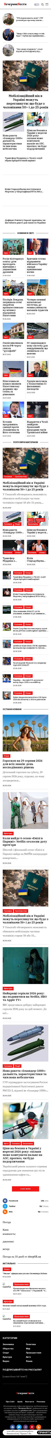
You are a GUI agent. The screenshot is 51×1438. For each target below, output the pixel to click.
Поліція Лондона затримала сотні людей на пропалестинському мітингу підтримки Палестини (13, 307)
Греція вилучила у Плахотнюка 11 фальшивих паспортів (37, 385)
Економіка (33, 524)
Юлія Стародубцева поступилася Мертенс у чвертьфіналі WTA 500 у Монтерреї (23, 191)
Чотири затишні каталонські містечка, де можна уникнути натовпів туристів (37, 305)
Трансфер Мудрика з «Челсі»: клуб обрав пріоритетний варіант (23, 159)
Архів (19, 1402)
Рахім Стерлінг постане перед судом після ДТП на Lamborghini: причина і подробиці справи (30, 630)
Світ (6, 253)
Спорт (18, 552)
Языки (29, 1361)
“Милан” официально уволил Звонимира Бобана (25, 1273)
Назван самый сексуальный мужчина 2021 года (24, 1305)
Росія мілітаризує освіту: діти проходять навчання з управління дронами (13, 265)
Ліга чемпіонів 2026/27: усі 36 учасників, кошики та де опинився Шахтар (28, 613)
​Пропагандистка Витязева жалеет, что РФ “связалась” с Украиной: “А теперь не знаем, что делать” (29, 1290)
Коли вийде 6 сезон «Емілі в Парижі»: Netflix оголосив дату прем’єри (25, 841)
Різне (6, 756)
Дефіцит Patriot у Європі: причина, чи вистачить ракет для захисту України (25, 221)
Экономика (8, 1344)
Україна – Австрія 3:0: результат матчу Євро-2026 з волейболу (28, 681)
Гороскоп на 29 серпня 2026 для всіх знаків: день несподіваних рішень (22, 764)
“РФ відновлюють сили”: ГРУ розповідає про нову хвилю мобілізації (29, 20)
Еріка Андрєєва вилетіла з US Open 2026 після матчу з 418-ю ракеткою (29, 698)
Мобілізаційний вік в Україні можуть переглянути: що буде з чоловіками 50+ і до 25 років (25, 101)
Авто (30, 520)
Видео (6, 1361)
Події (17, 524)
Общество (8, 1348)
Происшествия (21, 1284)
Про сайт (10, 1402)
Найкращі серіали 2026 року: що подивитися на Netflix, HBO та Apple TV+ (25, 996)
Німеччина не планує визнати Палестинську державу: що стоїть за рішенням (12, 388)
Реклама (41, 1402)
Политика (31, 1344)
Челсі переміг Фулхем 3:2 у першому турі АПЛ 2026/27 (29, 664)
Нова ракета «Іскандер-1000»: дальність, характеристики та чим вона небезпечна (13, 142)
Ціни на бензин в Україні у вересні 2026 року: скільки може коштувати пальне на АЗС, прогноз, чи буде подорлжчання (37, 139)
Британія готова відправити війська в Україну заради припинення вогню (37, 265)
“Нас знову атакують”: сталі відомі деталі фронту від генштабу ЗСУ (29, 51)
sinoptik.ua (34, 1256)
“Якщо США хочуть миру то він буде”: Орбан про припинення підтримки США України (30, 35)
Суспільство (21, 476)
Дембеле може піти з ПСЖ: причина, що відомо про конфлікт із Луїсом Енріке (30, 648)
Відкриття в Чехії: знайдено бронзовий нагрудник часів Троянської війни (37, 427)
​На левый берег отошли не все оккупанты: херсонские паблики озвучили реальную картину (28, 1323)
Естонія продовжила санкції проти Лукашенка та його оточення (11, 427)
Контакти (29, 1402)
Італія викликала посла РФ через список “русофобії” (13, 347)
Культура (8, 833)
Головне (8, 476)
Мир (28, 1348)
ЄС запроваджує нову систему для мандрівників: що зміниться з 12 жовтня (37, 348)
